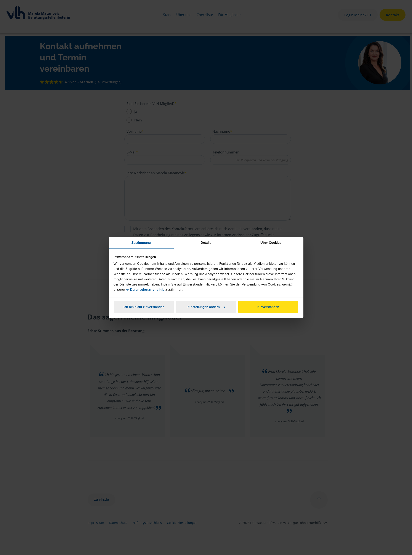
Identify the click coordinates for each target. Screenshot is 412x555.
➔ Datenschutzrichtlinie (145, 289)
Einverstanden (268, 307)
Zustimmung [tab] (141, 242)
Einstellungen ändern (204, 307)
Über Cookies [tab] (270, 242)
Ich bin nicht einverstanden (143, 307)
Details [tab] (206, 242)
